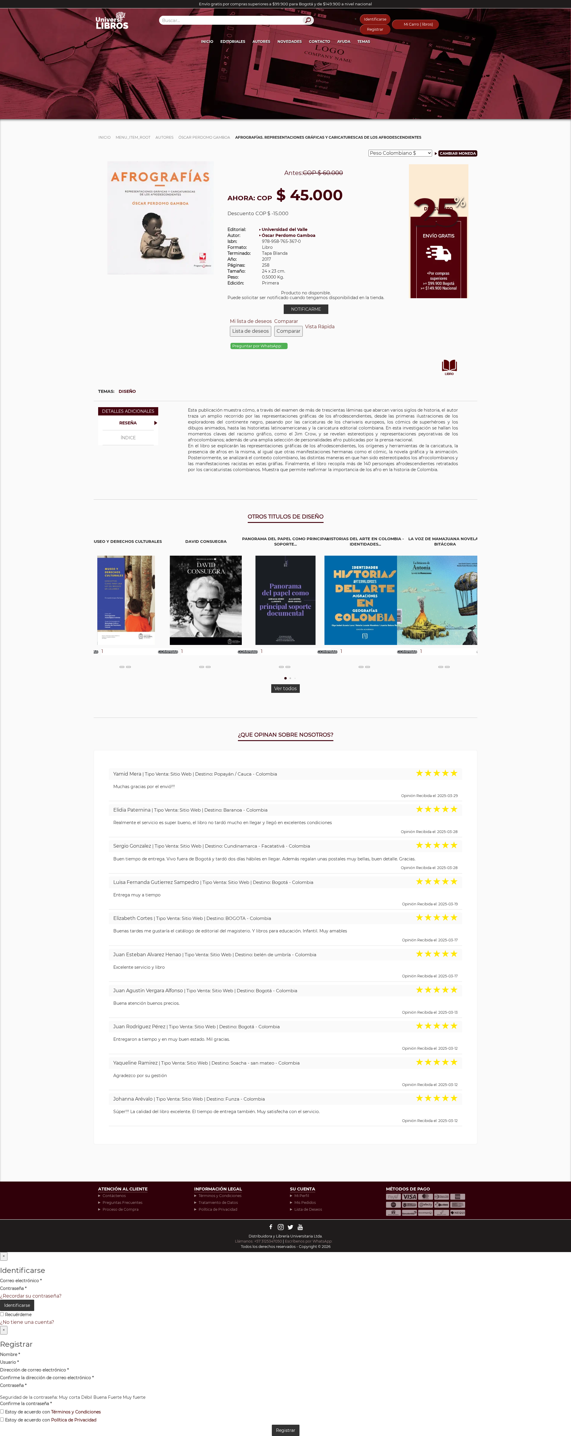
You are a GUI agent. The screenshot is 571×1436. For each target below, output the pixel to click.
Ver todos (285, 688)
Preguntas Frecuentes (122, 1202)
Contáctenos (114, 1195)
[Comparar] (128, 667)
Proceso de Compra (121, 1209)
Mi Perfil (301, 1195)
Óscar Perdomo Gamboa (289, 235)
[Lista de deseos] (122, 667)
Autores (261, 41)
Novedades (289, 41)
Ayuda (343, 41)
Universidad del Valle (285, 229)
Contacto (319, 41)
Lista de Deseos (308, 1209)
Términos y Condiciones (220, 1195)
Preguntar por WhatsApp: (257, 346)
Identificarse (375, 19)
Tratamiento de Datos (218, 1202)
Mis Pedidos (305, 1202)
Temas (363, 41)
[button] (285, 678)
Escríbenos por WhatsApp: (309, 1241)
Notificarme (306, 309)
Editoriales (232, 41)
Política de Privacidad (218, 1209)
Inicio (207, 41)
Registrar (375, 29)
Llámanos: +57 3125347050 (258, 1241)
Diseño (127, 391)
